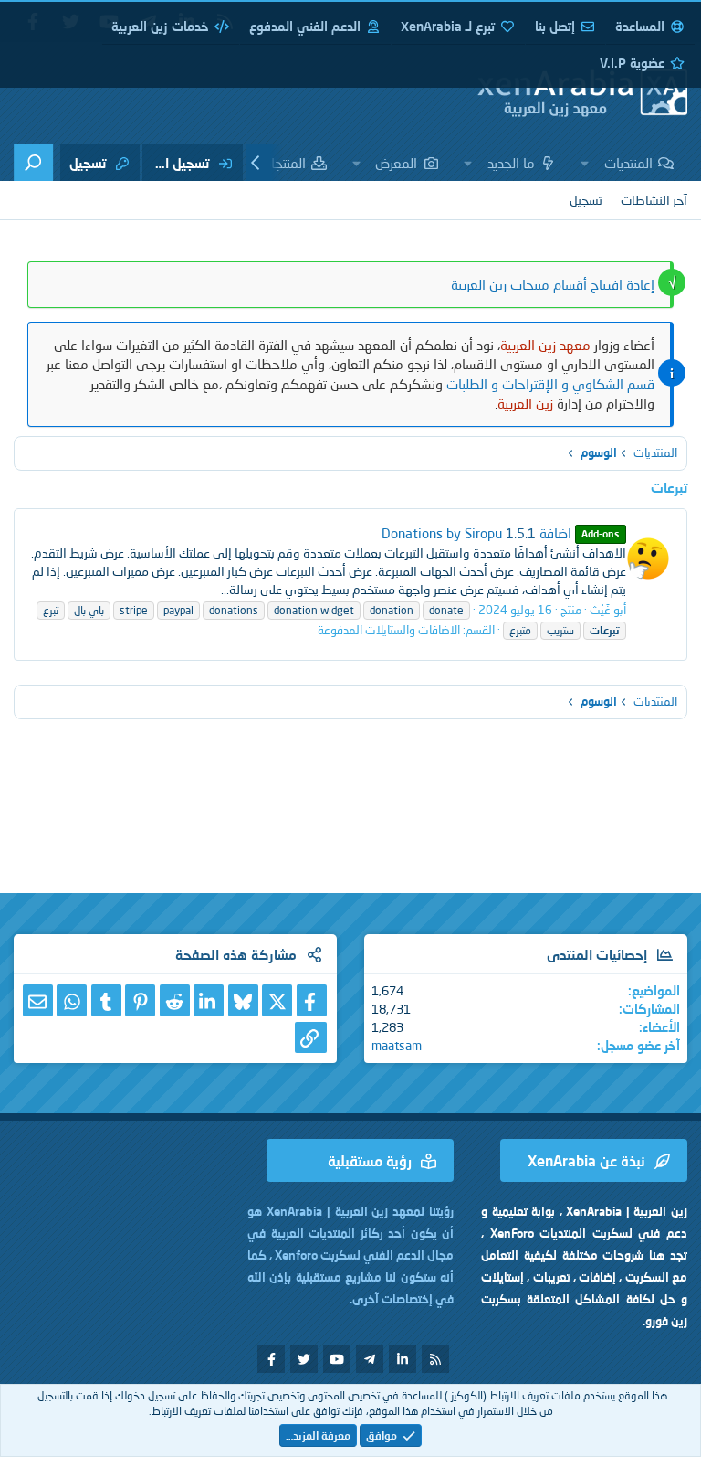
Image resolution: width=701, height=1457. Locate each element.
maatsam (396, 1045)
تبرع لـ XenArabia (448, 26)
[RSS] (435, 1359)
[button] (585, 162)
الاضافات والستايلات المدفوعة (389, 629)
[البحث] (33, 162)
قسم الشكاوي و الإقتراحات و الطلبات (550, 384)
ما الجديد (511, 162)
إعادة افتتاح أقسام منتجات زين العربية (552, 284)
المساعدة (639, 26)
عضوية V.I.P (632, 62)
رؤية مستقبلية (370, 1160)
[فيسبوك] (312, 1000)
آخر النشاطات (654, 199)
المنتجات (282, 162)
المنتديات (628, 162)
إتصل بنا (555, 26)
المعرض (396, 162)
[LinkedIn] (209, 1000)
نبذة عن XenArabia (586, 1160)
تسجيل (586, 199)
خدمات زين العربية (160, 26)
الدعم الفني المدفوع (305, 26)
